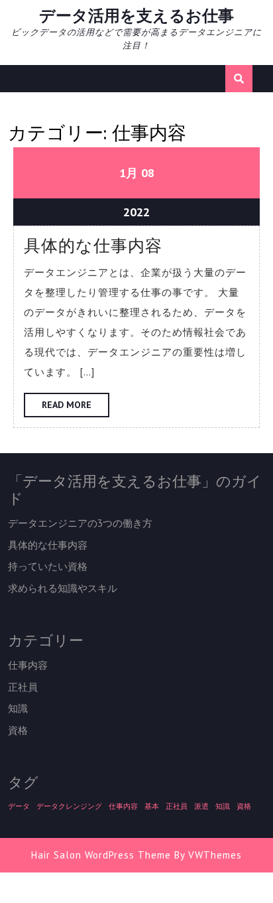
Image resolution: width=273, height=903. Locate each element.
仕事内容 (28, 665)
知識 (18, 708)
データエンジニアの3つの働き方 (80, 523)
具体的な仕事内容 (93, 245)
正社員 (23, 687)
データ (19, 806)
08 (147, 172)
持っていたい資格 (47, 566)
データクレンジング (69, 806)
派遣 (201, 806)
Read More (75, 407)
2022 (136, 212)
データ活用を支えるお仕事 (136, 15)
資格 (18, 730)
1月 (128, 172)
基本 (151, 806)
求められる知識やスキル (62, 588)
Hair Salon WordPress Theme (101, 855)
